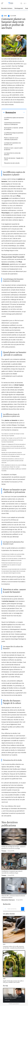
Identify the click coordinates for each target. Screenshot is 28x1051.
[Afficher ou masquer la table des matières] (20, 112)
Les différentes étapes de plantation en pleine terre (13, 133)
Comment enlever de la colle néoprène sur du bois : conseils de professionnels (13, 947)
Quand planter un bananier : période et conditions (13, 128)
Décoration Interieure (8, 900)
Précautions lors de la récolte (11, 163)
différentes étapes (5, 95)
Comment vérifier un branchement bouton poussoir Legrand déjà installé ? (12, 996)
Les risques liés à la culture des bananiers (12, 153)
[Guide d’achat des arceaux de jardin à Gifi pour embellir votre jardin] (14, 964)
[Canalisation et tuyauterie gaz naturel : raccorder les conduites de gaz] (14, 861)
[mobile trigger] (2, 3)
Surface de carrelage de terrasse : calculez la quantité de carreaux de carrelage (13, 847)
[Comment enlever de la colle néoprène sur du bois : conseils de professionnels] (14, 929)
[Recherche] (21, 3)
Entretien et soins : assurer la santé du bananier (13, 148)
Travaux (3, 851)
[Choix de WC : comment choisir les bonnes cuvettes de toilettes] (14, 886)
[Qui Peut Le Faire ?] (10, 3)
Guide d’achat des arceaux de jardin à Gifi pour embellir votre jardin (13, 981)
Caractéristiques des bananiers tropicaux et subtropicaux (12, 123)
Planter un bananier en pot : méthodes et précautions (11, 138)
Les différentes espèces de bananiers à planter (14, 118)
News (4, 944)
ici (1, 811)
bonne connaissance (21, 78)
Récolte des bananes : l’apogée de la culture (13, 158)
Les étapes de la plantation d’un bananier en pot (12, 143)
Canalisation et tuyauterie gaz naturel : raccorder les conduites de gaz (12, 872)
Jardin (4, 978)
